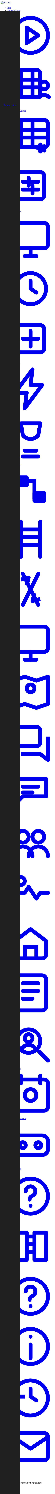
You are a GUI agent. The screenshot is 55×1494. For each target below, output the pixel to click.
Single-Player (13, 10)
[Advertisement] (10, 57)
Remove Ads (10, 105)
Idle (9, 7)
